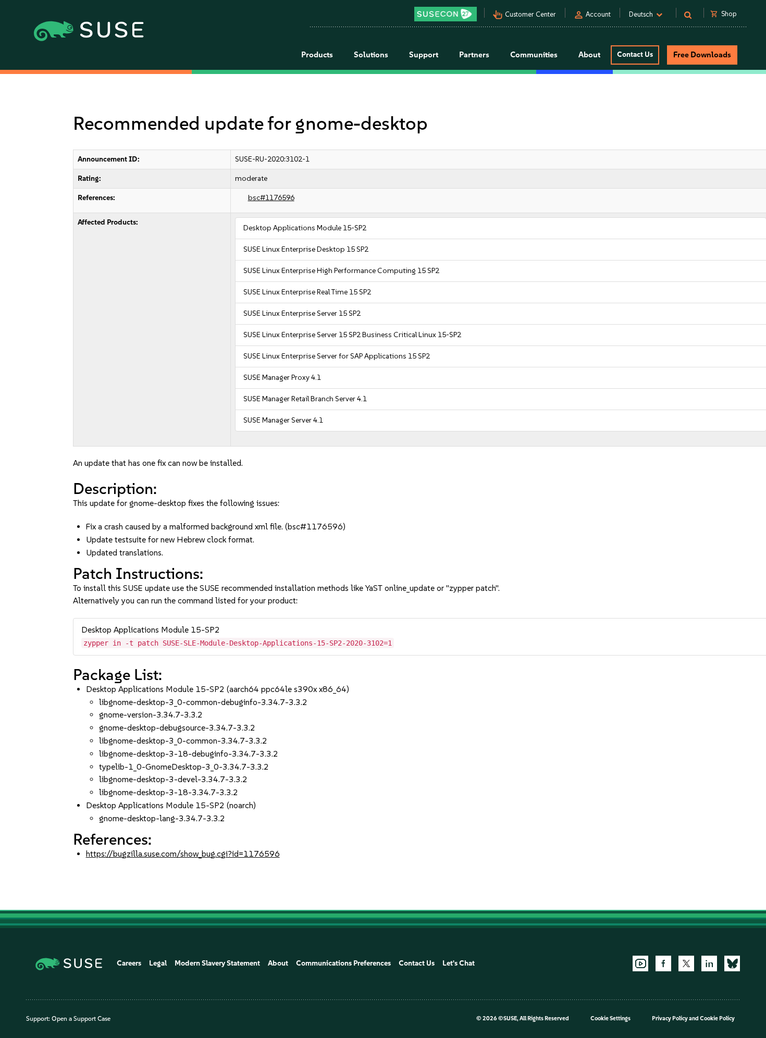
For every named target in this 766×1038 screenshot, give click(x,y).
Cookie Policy (717, 1018)
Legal (158, 963)
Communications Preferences (343, 963)
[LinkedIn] (709, 963)
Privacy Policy (670, 1018)
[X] (686, 963)
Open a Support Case (81, 1018)
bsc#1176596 (271, 197)
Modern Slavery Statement (217, 963)
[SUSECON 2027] (445, 14)
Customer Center (530, 14)
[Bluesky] (732, 963)
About (278, 963)
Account (598, 14)
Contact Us (635, 54)
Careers (129, 963)
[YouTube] (640, 963)
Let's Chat (458, 963)
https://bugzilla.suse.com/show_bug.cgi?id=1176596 (183, 854)
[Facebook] (663, 963)
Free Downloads (702, 54)
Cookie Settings (610, 1018)
